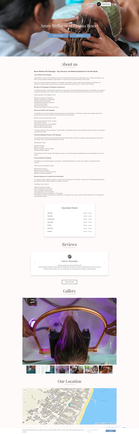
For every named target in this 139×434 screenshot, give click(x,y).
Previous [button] (35, 262)
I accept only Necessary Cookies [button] (92, 431)
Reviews (84, 4)
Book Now (80, 35)
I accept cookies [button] (111, 431)
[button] (115, 298)
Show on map (58, 36)
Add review (69, 280)
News (75, 4)
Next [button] (103, 262)
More (91, 4)
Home (67, 4)
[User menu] (115, 4)
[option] (69, 262)
